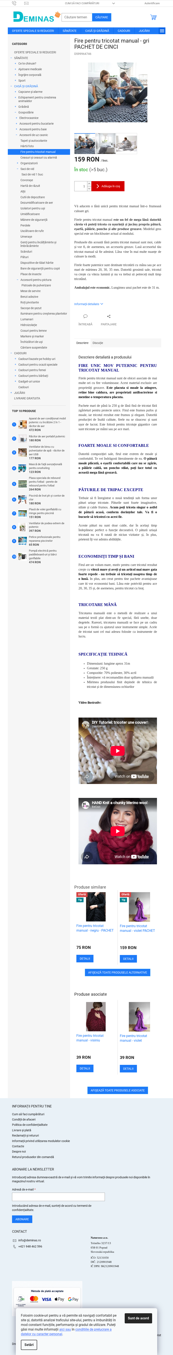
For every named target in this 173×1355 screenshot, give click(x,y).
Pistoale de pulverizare (36, 285)
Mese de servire (30, 291)
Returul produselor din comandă (33, 1157)
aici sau (65, 1329)
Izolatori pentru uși (32, 208)
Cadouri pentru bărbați (33, 375)
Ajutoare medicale (30, 69)
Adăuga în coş (110, 186)
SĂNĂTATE (21, 58)
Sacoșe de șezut (31, 308)
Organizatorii (29, 163)
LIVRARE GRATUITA (27, 398)
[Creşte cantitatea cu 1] (89, 183)
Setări (29, 1345)
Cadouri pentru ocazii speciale (37, 364)
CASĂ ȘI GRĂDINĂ (26, 86)
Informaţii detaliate (86, 304)
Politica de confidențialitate (29, 1124)
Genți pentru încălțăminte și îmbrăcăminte (38, 244)
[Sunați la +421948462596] (18, 3)
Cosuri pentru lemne (33, 330)
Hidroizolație (28, 325)
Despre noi (19, 1151)
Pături (24, 257)
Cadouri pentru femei (32, 370)
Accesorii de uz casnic (33, 135)
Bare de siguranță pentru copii (40, 268)
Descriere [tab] (82, 343)
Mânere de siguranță (33, 219)
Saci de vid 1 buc (32, 174)
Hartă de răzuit (30, 185)
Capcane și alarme (30, 91)
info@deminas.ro (29, 1240)
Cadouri (23, 387)
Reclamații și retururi (25, 1135)
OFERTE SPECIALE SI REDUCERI (35, 52)
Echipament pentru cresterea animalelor (37, 99)
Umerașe (26, 236)
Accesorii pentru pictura (35, 280)
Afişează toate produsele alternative (117, 972)
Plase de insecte (30, 274)
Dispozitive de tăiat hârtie (36, 262)
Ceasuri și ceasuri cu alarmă (38, 157)
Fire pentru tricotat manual (37, 152)
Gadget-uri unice (29, 381)
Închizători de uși (31, 341)
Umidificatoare (30, 214)
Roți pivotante (29, 302)
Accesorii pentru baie (33, 129)
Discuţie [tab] (98, 343)
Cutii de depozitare (32, 197)
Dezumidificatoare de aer (36, 202)
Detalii (85, 1068)
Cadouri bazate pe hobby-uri (36, 359)
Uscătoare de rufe (32, 231)
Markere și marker (32, 336)
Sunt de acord (138, 1318)
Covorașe (26, 180)
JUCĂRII (19, 393)
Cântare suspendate (33, 347)
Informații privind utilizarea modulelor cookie (41, 1141)
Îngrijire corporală (29, 75)
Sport (22, 80)
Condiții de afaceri (23, 1119)
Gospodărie (26, 112)
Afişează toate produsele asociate (118, 1090)
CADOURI (20, 353)
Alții (22, 191)
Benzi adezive (29, 296)
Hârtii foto (27, 146)
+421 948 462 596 (30, 1246)
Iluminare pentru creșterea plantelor (43, 313)
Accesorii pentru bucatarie (36, 123)
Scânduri (26, 251)
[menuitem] (33, 30)
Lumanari (26, 319)
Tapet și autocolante (33, 140)
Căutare (101, 17)
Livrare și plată (21, 1130)
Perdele (25, 225)
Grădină (23, 106)
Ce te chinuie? (27, 63)
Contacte (18, 1146)
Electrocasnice (28, 118)
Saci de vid (27, 169)
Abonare (22, 1219)
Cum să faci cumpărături (82, 3)
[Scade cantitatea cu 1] (89, 188)
